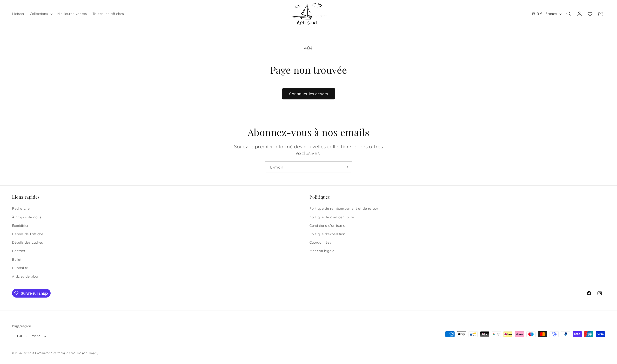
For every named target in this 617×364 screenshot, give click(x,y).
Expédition (20, 225)
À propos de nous (26, 217)
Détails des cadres (27, 242)
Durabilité (20, 268)
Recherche (21, 208)
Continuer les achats (308, 93)
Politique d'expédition (327, 234)
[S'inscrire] (346, 167)
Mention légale (321, 251)
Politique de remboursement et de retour (343, 208)
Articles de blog (25, 276)
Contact (18, 251)
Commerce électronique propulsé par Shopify (66, 353)
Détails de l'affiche (27, 234)
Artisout (29, 353)
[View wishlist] (590, 14)
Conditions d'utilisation (328, 225)
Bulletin (18, 259)
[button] (41, 14)
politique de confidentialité (331, 217)
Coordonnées (320, 242)
